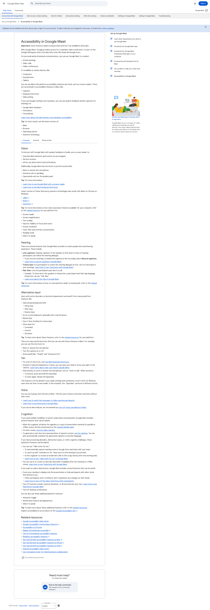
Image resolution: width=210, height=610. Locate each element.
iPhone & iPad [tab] (47, 140)
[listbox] (49, 606)
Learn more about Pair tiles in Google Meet (42, 279)
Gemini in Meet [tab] (56, 16)
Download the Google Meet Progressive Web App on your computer (125, 53)
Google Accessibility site (66, 511)
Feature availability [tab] (107, 16)
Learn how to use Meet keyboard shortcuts (40, 187)
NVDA (25, 201)
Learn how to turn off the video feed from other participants (49, 481)
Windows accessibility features (35, 537)
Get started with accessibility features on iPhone (42, 543)
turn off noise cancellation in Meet (72, 407)
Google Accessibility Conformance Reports (40, 524)
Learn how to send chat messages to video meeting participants (48, 400)
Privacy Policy (23, 605)
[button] (4, 3)
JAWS (25, 198)
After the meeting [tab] (90, 16)
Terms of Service (34, 605)
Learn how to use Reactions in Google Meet (40, 404)
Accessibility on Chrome (32, 527)
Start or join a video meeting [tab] (37, 16)
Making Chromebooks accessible (36, 530)
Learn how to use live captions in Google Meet (43, 262)
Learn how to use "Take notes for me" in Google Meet (46, 459)
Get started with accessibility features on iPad (41, 546)
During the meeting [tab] (73, 16)
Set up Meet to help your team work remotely (127, 70)
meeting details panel (65, 427)
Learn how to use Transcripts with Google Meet (54, 267)
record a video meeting (45, 430)
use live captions (81, 433)
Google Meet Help (15, 3)
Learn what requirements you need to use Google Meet (127, 40)
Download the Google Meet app (125, 46)
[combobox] (71, 3)
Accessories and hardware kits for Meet (126, 62)
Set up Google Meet (118, 33)
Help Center (7, 10)
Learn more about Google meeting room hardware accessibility (46, 118)
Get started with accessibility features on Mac (41, 540)
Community (19, 10)
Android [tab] (36, 140)
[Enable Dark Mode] (58, 605)
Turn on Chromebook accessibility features (40, 534)
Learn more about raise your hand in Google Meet (49, 368)
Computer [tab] (26, 140)
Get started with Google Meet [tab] (12, 16)
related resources (72, 337)
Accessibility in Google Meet (125, 76)
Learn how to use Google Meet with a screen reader (44, 184)
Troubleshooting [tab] (164, 16)
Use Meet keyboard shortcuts (57, 362)
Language (47, 603)
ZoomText (27, 204)
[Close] (205, 27)
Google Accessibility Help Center (36, 521)
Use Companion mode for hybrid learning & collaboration (45, 552)
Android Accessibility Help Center (36, 549)
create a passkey (108, 28)
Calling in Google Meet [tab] (147, 16)
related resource (33, 210)
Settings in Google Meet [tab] (126, 16)
